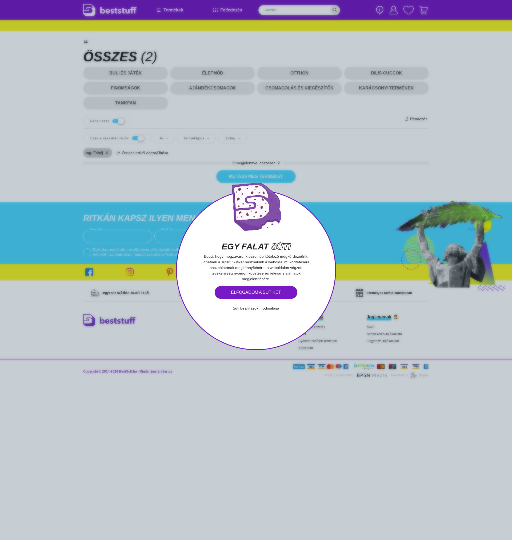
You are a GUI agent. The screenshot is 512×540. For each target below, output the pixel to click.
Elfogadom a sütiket (256, 292)
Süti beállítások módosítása (256, 308)
